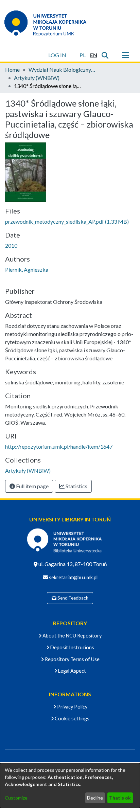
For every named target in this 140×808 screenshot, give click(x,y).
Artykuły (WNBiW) (36, 77)
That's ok (120, 798)
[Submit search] (105, 55)
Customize (16, 798)
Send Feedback (72, 598)
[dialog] (70, 785)
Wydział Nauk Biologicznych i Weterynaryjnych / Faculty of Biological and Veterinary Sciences (63, 69)
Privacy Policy (71, 707)
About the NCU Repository (71, 635)
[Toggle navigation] (125, 55)
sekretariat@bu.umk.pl (73, 577)
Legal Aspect (71, 671)
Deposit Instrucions (71, 647)
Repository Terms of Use (72, 659)
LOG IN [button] (57, 55)
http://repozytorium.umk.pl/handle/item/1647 (58, 446)
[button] (82, 55)
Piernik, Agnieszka (26, 269)
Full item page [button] (32, 486)
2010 (11, 245)
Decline (95, 798)
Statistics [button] (76, 486)
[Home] (49, 23)
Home (12, 69)
